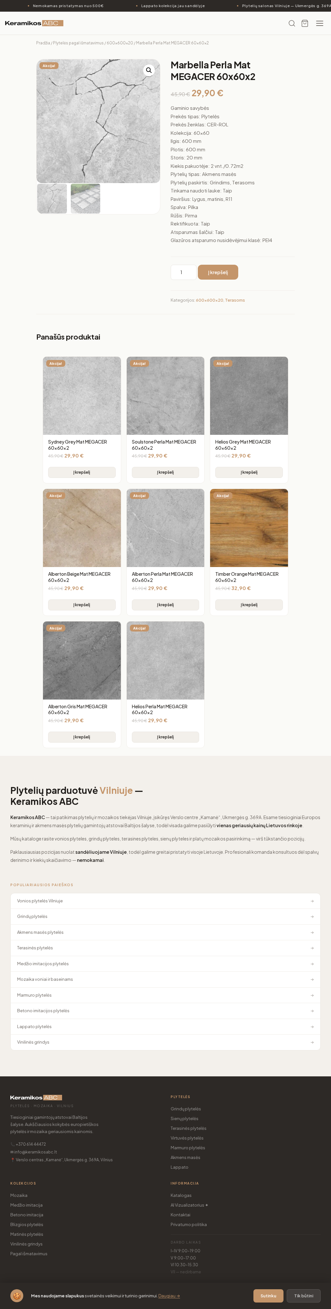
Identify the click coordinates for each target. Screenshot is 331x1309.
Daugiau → (169, 1295)
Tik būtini (303, 1295)
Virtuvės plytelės (187, 1138)
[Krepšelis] (305, 23)
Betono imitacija (26, 1214)
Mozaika (18, 1195)
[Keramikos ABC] (34, 23)
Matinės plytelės (26, 1234)
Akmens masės (185, 1157)
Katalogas (181, 1195)
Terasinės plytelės (189, 1128)
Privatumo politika (189, 1224)
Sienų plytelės (184, 1118)
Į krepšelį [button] (81, 472)
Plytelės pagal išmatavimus (78, 43)
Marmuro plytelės (188, 1147)
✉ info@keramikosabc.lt (33, 1152)
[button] (149, 70)
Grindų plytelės (186, 1108)
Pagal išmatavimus (29, 1253)
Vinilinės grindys (26, 1243)
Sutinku (268, 1295)
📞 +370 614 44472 (28, 1144)
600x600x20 (120, 43)
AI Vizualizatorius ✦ (189, 1205)
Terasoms (235, 300)
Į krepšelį (218, 272)
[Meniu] (320, 23)
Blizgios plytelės (26, 1224)
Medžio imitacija (26, 1205)
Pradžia (43, 43)
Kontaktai (180, 1214)
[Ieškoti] (292, 23)
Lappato (179, 1167)
